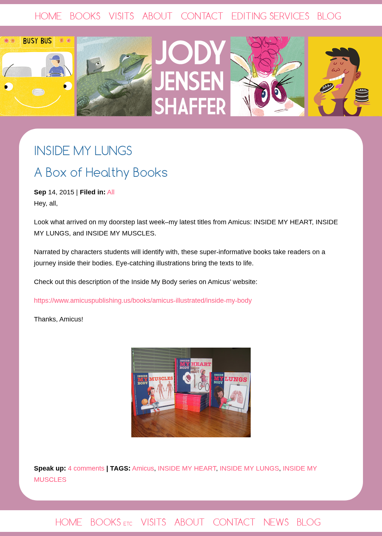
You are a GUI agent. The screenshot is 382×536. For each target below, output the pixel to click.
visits (153, 522)
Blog (329, 16)
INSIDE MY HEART (187, 468)
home (69, 522)
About (157, 16)
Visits (121, 16)
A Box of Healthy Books (101, 172)
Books (85, 16)
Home (48, 16)
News (276, 522)
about (189, 522)
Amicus (143, 468)
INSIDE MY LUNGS (249, 468)
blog (309, 522)
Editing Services (270, 16)
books (111, 522)
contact (234, 522)
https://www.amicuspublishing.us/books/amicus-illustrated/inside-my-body (143, 300)
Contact (202, 16)
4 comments (86, 468)
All (111, 192)
